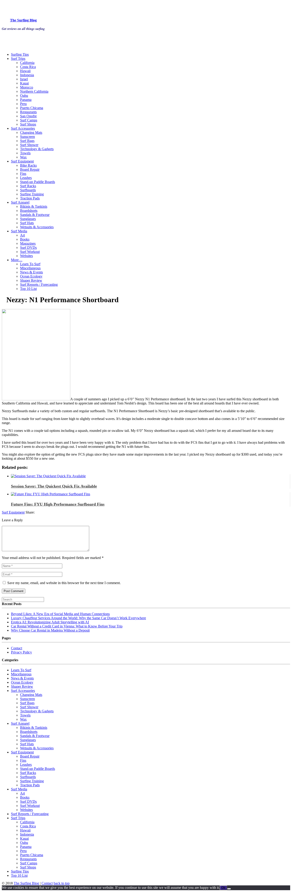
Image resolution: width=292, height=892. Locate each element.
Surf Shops (28, 124)
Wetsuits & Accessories (37, 227)
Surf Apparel (20, 202)
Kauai (24, 83)
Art (22, 235)
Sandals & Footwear (35, 215)
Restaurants (28, 112)
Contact (16, 648)
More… (16, 260)
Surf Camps (28, 120)
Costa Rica (28, 67)
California (27, 63)
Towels (25, 153)
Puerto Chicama (31, 108)
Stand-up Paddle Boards (37, 182)
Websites (26, 256)
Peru (23, 104)
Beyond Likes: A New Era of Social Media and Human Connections (60, 614)
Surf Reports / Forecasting (39, 284)
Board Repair (29, 169)
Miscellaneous (30, 268)
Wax (23, 157)
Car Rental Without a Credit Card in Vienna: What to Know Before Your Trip (67, 626)
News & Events (31, 272)
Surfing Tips (20, 54)
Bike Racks (28, 165)
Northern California (34, 91)
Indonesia (27, 75)
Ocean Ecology (31, 276)
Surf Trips (18, 58)
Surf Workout (30, 252)
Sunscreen (27, 137)
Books (24, 239)
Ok (223, 887)
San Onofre (28, 116)
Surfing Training (32, 194)
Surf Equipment (22, 161)
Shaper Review (31, 280)
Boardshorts (28, 211)
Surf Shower (29, 145)
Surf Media (19, 231)
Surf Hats (27, 223)
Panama (25, 100)
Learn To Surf (30, 264)
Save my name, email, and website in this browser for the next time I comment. (64, 583)
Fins (23, 174)
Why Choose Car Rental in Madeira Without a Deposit (50, 630)
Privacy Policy (21, 652)
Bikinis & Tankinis (33, 206)
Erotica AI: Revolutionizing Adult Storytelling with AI (50, 622)
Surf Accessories (23, 128)
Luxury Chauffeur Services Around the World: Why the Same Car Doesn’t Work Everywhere (78, 618)
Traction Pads (30, 198)
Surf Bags (27, 141)
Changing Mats (31, 132)
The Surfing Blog (26, 883)
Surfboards (28, 190)
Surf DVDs (28, 247)
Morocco (26, 87)
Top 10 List (28, 289)
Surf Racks (28, 186)
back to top (62, 883)
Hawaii (25, 71)
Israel (24, 79)
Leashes (26, 178)
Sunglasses (28, 219)
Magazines (28, 243)
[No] (229, 888)
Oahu (24, 95)
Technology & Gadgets (37, 149)
